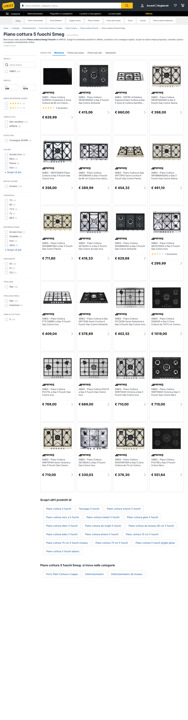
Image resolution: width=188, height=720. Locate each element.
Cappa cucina (75, 20)
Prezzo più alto (95, 52)
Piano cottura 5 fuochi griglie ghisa (155, 542)
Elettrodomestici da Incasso (126, 574)
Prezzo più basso (75, 52)
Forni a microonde (35, 20)
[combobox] (70, 6)
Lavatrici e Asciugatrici (90, 13)
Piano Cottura (93, 20)
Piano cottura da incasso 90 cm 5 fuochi (151, 525)
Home (6, 28)
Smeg (18, 21)
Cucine (143, 20)
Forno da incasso (114, 20)
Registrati (162, 5)
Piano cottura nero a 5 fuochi (62, 517)
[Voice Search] (23, 5)
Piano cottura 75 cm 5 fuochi (111, 542)
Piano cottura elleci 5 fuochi (62, 525)
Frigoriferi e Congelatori (61, 13)
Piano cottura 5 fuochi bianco (62, 551)
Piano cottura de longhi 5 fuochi (103, 525)
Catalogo (15, 28)
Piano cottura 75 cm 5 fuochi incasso (67, 542)
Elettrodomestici (35, 13)
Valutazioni (110, 52)
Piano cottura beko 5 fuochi (61, 534)
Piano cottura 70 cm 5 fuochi (142, 534)
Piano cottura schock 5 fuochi (123, 508)
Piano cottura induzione (163, 20)
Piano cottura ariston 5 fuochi (101, 534)
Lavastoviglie (114, 13)
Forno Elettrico (56, 20)
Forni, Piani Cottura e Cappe (50, 28)
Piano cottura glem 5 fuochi (142, 517)
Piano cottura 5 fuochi (89, 28)
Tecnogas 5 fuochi (89, 508)
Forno (130, 20)
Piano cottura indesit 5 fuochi (103, 517)
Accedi (151, 5)
